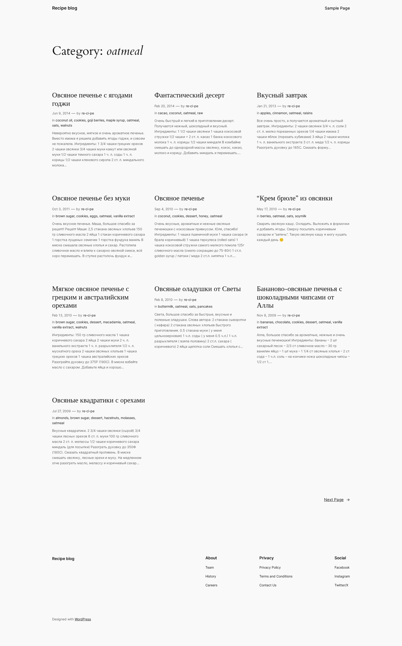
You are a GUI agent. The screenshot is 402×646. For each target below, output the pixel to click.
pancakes (205, 306)
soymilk (300, 216)
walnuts (66, 125)
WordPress (83, 619)
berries (265, 216)
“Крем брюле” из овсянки (294, 198)
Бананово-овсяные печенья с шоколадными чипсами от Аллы (299, 297)
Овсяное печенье (179, 198)
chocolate (282, 322)
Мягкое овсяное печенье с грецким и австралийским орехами (90, 297)
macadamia (112, 322)
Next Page (337, 499)
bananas (266, 322)
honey (203, 216)
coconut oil (64, 120)
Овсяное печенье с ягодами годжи (92, 99)
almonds (62, 418)
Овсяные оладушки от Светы (197, 289)
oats (55, 125)
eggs (93, 216)
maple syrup (115, 120)
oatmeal (133, 120)
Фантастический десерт (189, 95)
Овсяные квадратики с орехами (98, 400)
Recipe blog (64, 8)
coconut (175, 113)
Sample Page (337, 8)
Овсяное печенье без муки (91, 198)
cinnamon (279, 113)
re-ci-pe (88, 113)
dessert (191, 216)
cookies (80, 120)
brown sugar (65, 216)
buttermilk (165, 306)
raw (200, 113)
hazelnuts (111, 418)
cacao (162, 113)
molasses (128, 418)
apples (265, 113)
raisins (307, 113)
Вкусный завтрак (282, 95)
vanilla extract (124, 216)
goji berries (95, 120)
